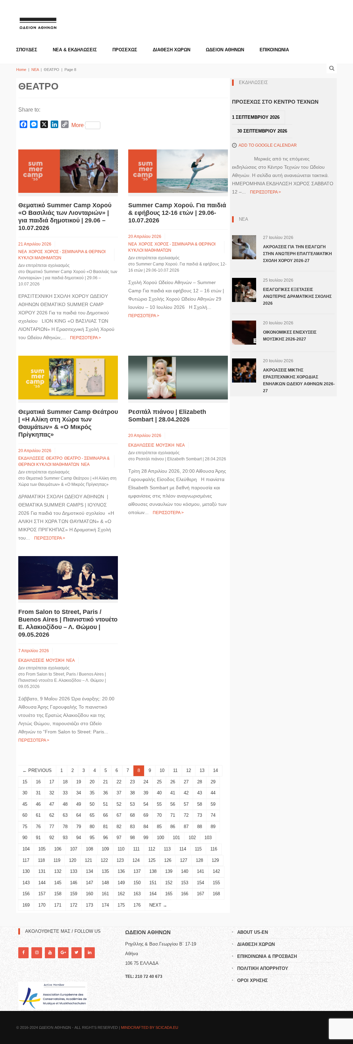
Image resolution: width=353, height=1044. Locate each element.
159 (73, 893)
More (77, 125)
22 (119, 781)
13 (202, 770)
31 (38, 792)
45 (24, 804)
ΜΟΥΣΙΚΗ (165, 445)
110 (121, 849)
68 (132, 815)
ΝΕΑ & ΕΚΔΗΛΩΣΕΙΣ (75, 49)
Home (21, 69)
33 (65, 792)
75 (24, 826)
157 (42, 893)
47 (51, 804)
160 (89, 893)
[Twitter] (76, 952)
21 (105, 781)
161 (105, 893)
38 (132, 792)
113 (167, 849)
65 (92, 815)
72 (186, 815)
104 (26, 849)
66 (105, 815)
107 (73, 849)
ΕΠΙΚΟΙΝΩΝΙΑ (274, 49)
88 (199, 826)
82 (119, 826)
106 (57, 849)
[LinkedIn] (89, 952)
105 (42, 849)
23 (132, 781)
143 (26, 882)
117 (25, 860)
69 (145, 815)
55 (159, 804)
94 (78, 837)
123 (120, 860)
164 (153, 893)
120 (72, 860)
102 (192, 837)
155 (216, 882)
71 (172, 815)
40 (159, 792)
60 (24, 815)
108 (89, 849)
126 (167, 860)
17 (51, 781)
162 (121, 893)
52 (119, 804)
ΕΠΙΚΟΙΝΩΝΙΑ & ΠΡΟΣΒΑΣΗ (267, 956)
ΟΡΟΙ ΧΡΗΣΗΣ (252, 980)
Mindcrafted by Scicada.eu (149, 1027)
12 (188, 770)
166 (184, 893)
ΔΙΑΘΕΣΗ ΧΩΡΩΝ (171, 49)
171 (57, 905)
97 (119, 837)
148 (105, 882)
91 (38, 837)
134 (89, 871)
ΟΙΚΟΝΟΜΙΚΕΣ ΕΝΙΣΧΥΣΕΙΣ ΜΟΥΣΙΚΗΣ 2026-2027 (289, 336)
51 (105, 804)
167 (200, 893)
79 (78, 826)
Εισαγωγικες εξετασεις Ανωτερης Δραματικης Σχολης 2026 (297, 296)
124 (136, 860)
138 (153, 871)
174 (105, 905)
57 (186, 804)
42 (186, 792)
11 (175, 770)
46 (38, 804)
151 (153, 882)
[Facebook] (23, 952)
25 (159, 781)
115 (198, 849)
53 (132, 804)
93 (65, 837)
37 (119, 792)
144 (42, 882)
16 (38, 781)
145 (57, 882)
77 (51, 826)
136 (121, 871)
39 (145, 792)
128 (199, 860)
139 (168, 871)
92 (51, 837)
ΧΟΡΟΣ (36, 251)
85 (159, 826)
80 (92, 826)
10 (162, 770)
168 (216, 893)
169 (26, 905)
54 (145, 804)
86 (172, 826)
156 (26, 893)
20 (92, 781)
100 (160, 837)
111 (136, 849)
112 (151, 849)
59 (213, 804)
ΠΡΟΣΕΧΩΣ (124, 49)
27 (186, 781)
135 (105, 871)
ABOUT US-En (252, 932)
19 (78, 781)
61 (38, 815)
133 (73, 871)
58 (199, 804)
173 (89, 905)
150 (137, 882)
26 (172, 781)
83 (132, 826)
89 (213, 826)
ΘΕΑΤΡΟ (54, 458)
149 (121, 882)
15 (24, 781)
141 (200, 871)
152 (168, 882)
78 (65, 826)
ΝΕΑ (35, 69)
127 (183, 860)
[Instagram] (36, 952)
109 (105, 849)
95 (92, 837)
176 (137, 905)
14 (215, 770)
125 (151, 860)
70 (159, 815)
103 (208, 837)
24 (145, 781)
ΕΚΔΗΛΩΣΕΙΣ (31, 458)
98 (132, 837)
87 (186, 826)
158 (57, 893)
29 (213, 781)
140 (184, 871)
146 (73, 882)
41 (172, 792)
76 (38, 826)
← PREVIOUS (37, 770)
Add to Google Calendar (268, 145)
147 (89, 882)
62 (51, 815)
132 (57, 871)
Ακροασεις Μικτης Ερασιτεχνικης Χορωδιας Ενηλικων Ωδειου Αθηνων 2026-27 (299, 380)
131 (42, 871)
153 (184, 882)
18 (65, 781)
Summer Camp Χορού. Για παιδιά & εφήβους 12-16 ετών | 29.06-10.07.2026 (177, 213)
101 (176, 837)
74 (213, 815)
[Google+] (63, 952)
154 (200, 882)
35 (92, 792)
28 (199, 781)
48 (65, 804)
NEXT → (158, 905)
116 (213, 849)
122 (104, 860)
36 (105, 792)
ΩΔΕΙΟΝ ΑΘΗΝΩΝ (225, 49)
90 (24, 837)
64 (78, 815)
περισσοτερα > (85, 337)
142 (216, 871)
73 (199, 815)
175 (121, 905)
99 (145, 837)
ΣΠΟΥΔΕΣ (26, 49)
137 (137, 871)
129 (215, 860)
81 (105, 826)
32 (51, 792)
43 (199, 792)
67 (119, 815)
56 (172, 804)
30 (24, 792)
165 (168, 893)
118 (41, 860)
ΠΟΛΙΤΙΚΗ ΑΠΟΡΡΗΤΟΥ (262, 968)
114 (182, 849)
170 (42, 905)
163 (137, 893)
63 (65, 815)
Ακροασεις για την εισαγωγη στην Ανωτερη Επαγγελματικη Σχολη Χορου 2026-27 (297, 253)
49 (78, 804)
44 (213, 792)
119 (56, 860)
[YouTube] (50, 952)
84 (145, 826)
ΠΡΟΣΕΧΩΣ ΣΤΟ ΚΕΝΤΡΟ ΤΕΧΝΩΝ (275, 102)
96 (105, 837)
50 (92, 804)
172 (73, 905)
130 (26, 871)
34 (78, 792)
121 (88, 860)
